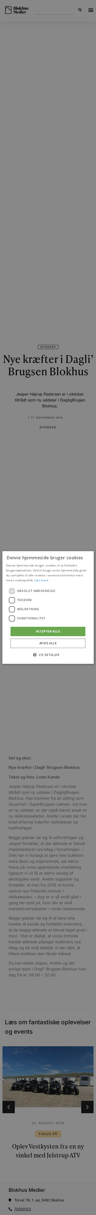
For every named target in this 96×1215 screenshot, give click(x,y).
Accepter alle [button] (48, 631)
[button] (48, 655)
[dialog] (48, 607)
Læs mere (41, 580)
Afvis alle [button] (48, 643)
